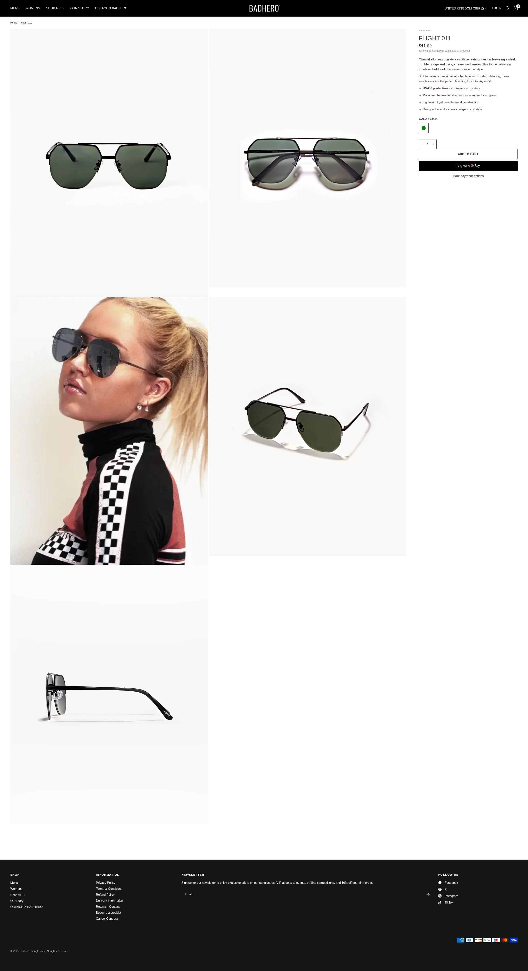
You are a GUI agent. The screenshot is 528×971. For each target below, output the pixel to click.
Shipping (439, 50)
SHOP (15, 874)
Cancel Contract (107, 918)
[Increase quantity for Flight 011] (433, 144)
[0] (515, 8)
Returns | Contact (108, 906)
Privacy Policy (105, 882)
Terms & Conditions (109, 888)
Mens (14, 8)
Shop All (53, 8)
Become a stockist (108, 912)
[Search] (508, 8)
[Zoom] (199, 37)
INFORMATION (107, 874)
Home (13, 22)
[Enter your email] (428, 894)
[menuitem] (16, 8)
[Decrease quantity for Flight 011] (422, 144)
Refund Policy (105, 894)
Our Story (79, 8)
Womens (33, 8)
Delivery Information (109, 900)
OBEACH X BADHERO (111, 8)
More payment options (468, 176)
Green (424, 128)
